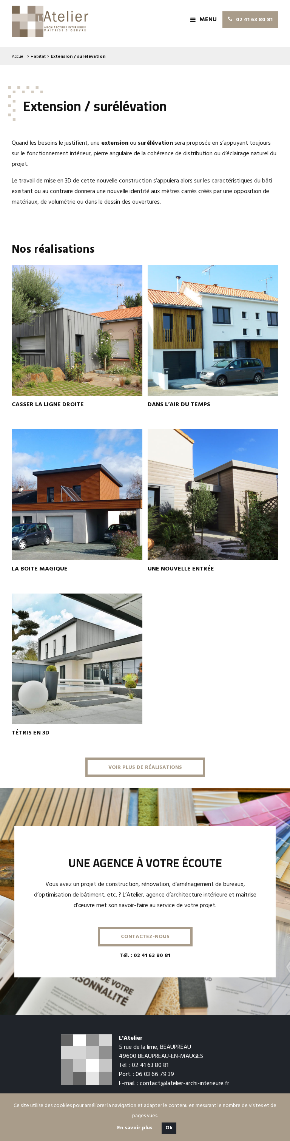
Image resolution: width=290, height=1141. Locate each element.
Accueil (19, 57)
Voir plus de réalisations (145, 768)
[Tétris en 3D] (77, 659)
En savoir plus (135, 1128)
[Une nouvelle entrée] (213, 494)
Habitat (38, 57)
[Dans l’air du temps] (213, 330)
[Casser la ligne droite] (77, 330)
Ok (169, 1128)
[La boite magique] (77, 494)
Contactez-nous (145, 937)
